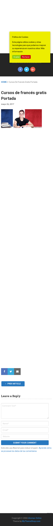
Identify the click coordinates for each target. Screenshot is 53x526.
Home (4, 82)
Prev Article (14, 384)
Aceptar (16, 57)
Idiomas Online (34, 518)
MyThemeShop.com (31, 521)
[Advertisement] (26, 26)
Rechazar (25, 57)
